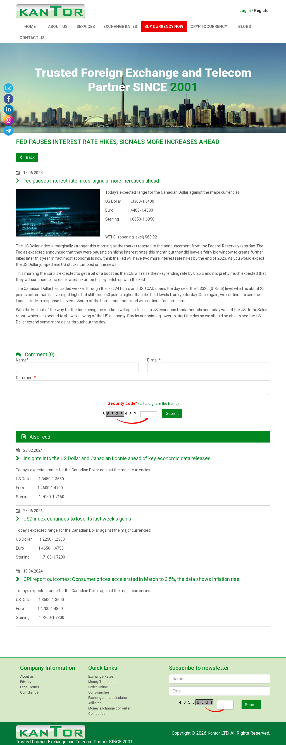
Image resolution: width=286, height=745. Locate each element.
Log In (245, 10)
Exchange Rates (120, 26)
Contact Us (32, 38)
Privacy (25, 682)
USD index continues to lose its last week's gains (76, 519)
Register (262, 10)
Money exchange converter (109, 708)
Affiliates (95, 703)
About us (58, 26)
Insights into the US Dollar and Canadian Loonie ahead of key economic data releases (116, 458)
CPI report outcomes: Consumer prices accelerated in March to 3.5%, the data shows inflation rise (130, 579)
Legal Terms (29, 687)
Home (30, 26)
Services (86, 26)
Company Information (47, 667)
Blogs (244, 26)
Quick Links (102, 667)
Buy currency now (163, 26)
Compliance (29, 692)
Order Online (98, 687)
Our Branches (99, 692)
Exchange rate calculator (107, 698)
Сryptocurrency (208, 26)
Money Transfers (101, 682)
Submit (172, 413)
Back (30, 157)
